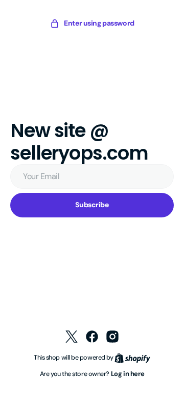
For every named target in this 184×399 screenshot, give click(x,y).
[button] (88, 23)
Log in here (124, 373)
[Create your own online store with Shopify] (128, 357)
